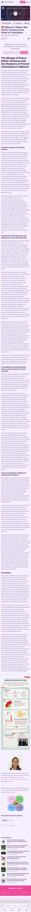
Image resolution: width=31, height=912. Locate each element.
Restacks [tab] (11, 820)
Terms (19, 901)
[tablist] (7, 820)
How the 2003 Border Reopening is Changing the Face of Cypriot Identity (17, 840)
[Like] (4, 909)
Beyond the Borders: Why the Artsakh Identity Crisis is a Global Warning (17, 879)
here (13, 790)
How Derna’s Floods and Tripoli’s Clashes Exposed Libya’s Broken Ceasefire (17, 846)
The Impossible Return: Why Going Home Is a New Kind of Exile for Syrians (18, 851)
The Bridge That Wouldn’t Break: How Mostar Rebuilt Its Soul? (16, 857)
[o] (3, 841)
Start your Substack (12, 905)
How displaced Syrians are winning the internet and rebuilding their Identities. (17, 868)
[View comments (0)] (12, 909)
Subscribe (22, 2)
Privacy (15, 901)
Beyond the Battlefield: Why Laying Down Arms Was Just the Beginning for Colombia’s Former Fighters (18, 874)
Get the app (23, 905)
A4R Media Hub (4, 38)
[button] (4, 14)
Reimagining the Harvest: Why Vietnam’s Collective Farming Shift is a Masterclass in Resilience (18, 863)
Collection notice (25, 901)
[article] (15, 841)
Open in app (7, 23)
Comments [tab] (4, 820)
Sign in (28, 2)
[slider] (14, 18)
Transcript (18, 23)
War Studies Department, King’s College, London (12, 778)
